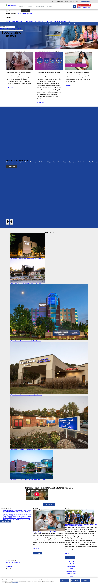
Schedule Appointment (86, 1)
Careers (77, 1)
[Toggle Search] (74, 6)
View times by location (84, 7)
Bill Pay (66, 1)
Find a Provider (11, 21)
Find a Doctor (22, 6)
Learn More (10, 87)
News (71, 576)
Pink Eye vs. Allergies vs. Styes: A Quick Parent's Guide (45, 532)
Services (30, 6)
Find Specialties (3, 29)
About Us (72, 1)
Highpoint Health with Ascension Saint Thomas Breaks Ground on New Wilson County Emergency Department (81, 525)
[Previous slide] (11, 222)
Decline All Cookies (75, 580)
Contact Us (52, 1)
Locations (49, 6)
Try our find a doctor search (25, 13)
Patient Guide (39, 21)
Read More (36, 548)
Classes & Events (66, 21)
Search (26, 10)
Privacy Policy (9, 566)
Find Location (19, 29)
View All (37, 553)
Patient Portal (60, 1)
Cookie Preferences (65, 580)
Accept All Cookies (85, 580)
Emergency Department (54, 21)
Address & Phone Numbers (13, 562)
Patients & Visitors (39, 6)
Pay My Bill (20, 21)
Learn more (78, 23)
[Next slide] (7, 222)
